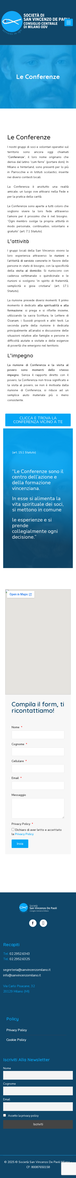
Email (16, 778)
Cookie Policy (16, 1040)
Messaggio (19, 795)
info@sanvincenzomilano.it (22, 975)
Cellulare (18, 761)
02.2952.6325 (20, 959)
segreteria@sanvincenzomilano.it (27, 970)
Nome (16, 727)
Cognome (18, 744)
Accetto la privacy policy (23, 1116)
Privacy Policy (21, 824)
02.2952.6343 (20, 954)
